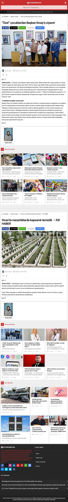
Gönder (23, 27)
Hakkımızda (39, 457)
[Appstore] (2, 469)
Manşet (12, 16)
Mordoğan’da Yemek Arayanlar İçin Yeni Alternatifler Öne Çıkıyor (24, 12)
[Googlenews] (29, 465)
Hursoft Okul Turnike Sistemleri (9, 454)
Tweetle (14, 27)
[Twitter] (6, 465)
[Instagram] (10, 465)
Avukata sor (8, 459)
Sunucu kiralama (33, 499)
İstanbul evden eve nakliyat (24, 452)
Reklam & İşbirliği (40, 462)
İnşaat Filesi (20, 456)
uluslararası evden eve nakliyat (23, 450)
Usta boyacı (21, 457)
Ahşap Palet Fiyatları (11, 456)
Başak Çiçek (8, 70)
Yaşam (16, 16)
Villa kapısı (41, 499)
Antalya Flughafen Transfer (8, 452)
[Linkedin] (14, 465)
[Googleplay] (6, 469)
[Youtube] (17, 465)
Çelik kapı (52, 499)
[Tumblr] (14, 469)
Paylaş (6, 27)
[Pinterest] (21, 465)
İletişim (38, 466)
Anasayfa (6, 16)
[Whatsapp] (25, 465)
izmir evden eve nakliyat (7, 450)
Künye (37, 453)
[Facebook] (2, 465)
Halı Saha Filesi (14, 457)
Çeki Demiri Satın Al (22, 499)
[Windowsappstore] (10, 469)
